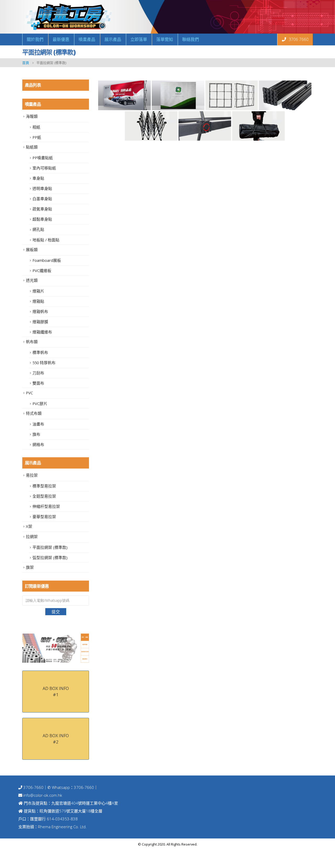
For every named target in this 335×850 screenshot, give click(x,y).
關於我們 (35, 39)
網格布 (38, 444)
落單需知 (164, 39)
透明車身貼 (42, 188)
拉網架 (32, 536)
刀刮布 (38, 372)
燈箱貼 (38, 301)
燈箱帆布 (40, 311)
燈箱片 (38, 291)
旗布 (36, 434)
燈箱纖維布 (42, 331)
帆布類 (32, 341)
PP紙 (36, 137)
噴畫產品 (87, 39)
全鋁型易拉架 (44, 496)
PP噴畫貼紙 (42, 157)
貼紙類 (32, 147)
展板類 (32, 249)
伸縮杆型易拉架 (46, 506)
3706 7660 (298, 39)
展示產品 (112, 39)
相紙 (36, 127)
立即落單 (138, 39)
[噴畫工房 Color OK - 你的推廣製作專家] (68, 17)
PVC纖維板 (41, 270)
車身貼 (38, 178)
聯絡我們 (190, 39)
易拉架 (32, 475)
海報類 (32, 116)
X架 (29, 526)
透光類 (32, 280)
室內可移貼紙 (44, 168)
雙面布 (38, 383)
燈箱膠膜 (40, 321)
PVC (29, 392)
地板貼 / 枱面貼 (45, 239)
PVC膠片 (39, 403)
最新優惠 (61, 39)
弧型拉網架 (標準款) (50, 557)
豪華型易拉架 (44, 516)
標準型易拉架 (44, 485)
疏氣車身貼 (42, 208)
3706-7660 (32, 787)
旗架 (30, 567)
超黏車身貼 (42, 219)
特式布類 (34, 413)
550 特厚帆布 (43, 362)
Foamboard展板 (46, 260)
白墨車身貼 (42, 198)
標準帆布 (40, 352)
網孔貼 (38, 229)
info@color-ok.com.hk (42, 795)
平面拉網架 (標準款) (50, 547)
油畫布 (38, 424)
